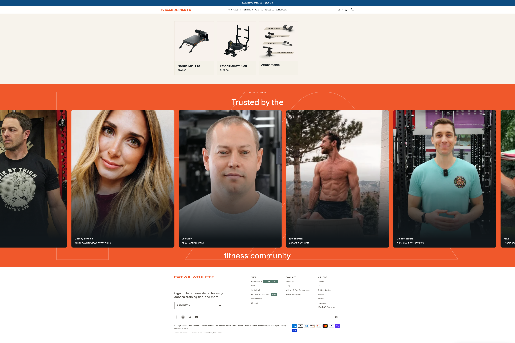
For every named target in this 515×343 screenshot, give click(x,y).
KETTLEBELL (267, 9)
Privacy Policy (196, 333)
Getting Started (324, 290)
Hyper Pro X (264, 281)
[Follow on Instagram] (183, 317)
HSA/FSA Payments (326, 307)
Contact (321, 282)
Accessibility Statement (212, 333)
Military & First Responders (298, 290)
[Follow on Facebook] (176, 317)
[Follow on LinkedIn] (190, 317)
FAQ (319, 286)
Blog (288, 286)
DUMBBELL (281, 9)
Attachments (256, 299)
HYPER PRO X (246, 9)
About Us (290, 282)
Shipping (321, 294)
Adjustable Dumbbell (263, 294)
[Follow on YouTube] (196, 317)
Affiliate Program (293, 294)
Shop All (254, 303)
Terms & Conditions (182, 333)
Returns (321, 299)
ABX (257, 9)
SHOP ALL (233, 9)
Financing (322, 303)
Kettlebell (255, 290)
